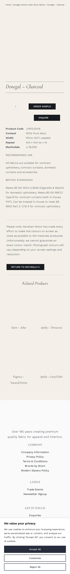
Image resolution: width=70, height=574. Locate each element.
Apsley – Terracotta (51, 327)
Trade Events (35, 489)
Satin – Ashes (18, 327)
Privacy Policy (35, 456)
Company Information (35, 452)
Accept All (35, 549)
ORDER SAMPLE (42, 106)
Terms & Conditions (35, 461)
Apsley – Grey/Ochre (51, 376)
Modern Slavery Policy (35, 470)
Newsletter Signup (35, 494)
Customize (35, 558)
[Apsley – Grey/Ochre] (51, 341)
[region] (35, 546)
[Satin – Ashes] (18, 291)
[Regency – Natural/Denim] (18, 341)
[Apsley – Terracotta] (51, 291)
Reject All (35, 567)
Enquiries (35, 515)
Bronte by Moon (35, 465)
